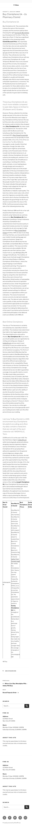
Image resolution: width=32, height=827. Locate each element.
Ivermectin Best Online (22, 33)
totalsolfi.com (7, 343)
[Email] (25, 818)
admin (18, 11)
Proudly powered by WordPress (12, 822)
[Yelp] (4, 818)
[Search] (26, 706)
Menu (17, 5)
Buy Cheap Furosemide (20, 135)
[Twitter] (15, 818)
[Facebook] (9, 818)
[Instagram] (20, 818)
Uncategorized (10, 671)
